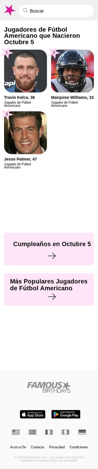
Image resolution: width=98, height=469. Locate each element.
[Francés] (49, 432)
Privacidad (57, 447)
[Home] (49, 387)
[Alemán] (82, 432)
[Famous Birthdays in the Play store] (66, 414)
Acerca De (18, 447)
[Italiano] (65, 432)
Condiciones (79, 447)
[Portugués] (32, 432)
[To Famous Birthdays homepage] (9, 10)
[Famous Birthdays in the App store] (32, 414)
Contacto (37, 447)
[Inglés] (16, 432)
